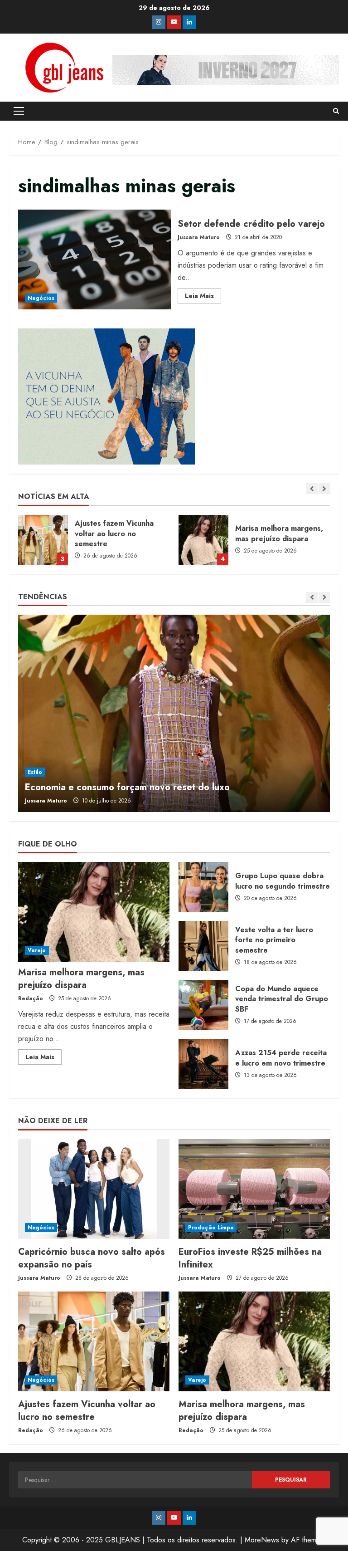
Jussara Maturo (199, 237)
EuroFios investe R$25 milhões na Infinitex (250, 1258)
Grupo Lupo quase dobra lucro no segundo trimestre (203, 887)
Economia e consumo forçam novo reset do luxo (127, 787)
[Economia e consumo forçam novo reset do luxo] (174, 713)
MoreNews (262, 1540)
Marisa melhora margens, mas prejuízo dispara (43, 540)
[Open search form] (336, 111)
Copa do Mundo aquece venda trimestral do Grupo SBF (203, 1005)
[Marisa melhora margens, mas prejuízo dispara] (93, 912)
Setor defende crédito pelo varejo (94, 259)
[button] (19, 111)
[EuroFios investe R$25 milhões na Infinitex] (254, 1189)
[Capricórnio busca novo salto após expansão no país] (93, 1189)
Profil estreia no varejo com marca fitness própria (203, 540)
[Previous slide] (312, 488)
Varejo (37, 950)
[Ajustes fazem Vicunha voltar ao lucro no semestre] (93, 1341)
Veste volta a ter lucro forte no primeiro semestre (203, 946)
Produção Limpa (211, 1227)
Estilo (35, 772)
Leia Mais (203, 297)
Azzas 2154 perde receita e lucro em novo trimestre (203, 1064)
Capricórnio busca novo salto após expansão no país (91, 1258)
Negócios (41, 298)
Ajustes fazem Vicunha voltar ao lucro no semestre (86, 1411)
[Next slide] (324, 488)
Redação (30, 998)
